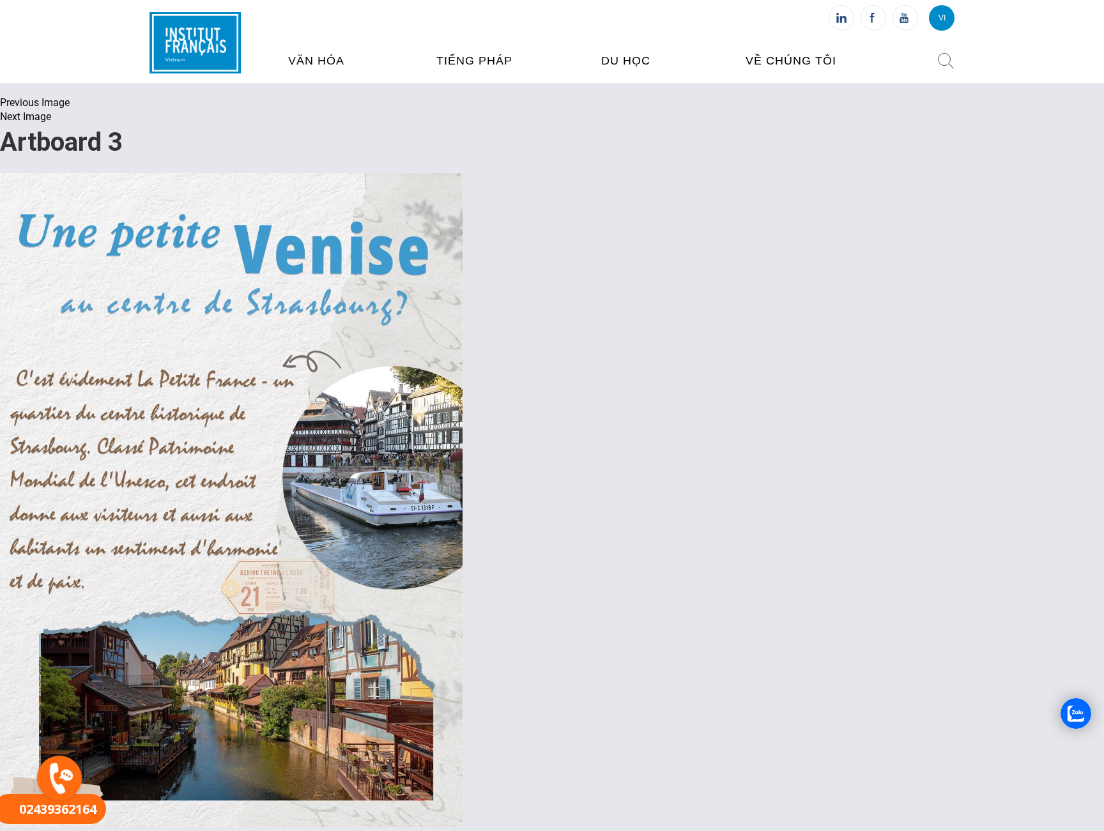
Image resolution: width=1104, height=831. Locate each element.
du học (625, 60)
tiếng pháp (474, 60)
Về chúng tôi (791, 60)
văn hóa (316, 60)
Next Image (25, 117)
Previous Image (35, 102)
